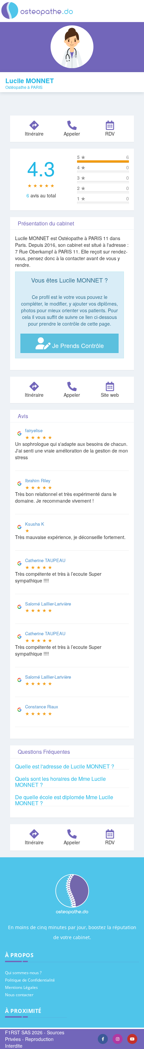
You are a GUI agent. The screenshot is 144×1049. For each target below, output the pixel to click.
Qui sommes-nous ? (23, 973)
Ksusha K (34, 524)
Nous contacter (19, 995)
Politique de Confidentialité (30, 980)
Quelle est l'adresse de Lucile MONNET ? (64, 766)
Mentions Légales (21, 987)
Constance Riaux (41, 706)
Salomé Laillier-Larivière (48, 603)
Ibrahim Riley (38, 480)
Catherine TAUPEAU (45, 560)
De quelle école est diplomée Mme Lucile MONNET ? (64, 800)
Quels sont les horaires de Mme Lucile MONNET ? (60, 782)
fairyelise (34, 430)
